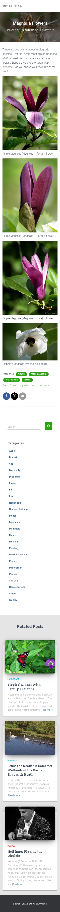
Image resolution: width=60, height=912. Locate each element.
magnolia (23, 385)
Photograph (12, 380)
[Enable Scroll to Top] (53, 905)
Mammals (14, 528)
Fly (10, 489)
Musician (14, 541)
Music (12, 535)
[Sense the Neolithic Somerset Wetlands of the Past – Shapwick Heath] (30, 737)
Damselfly (14, 470)
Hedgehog (15, 502)
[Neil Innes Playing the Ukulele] (30, 823)
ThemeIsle (41, 904)
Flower (21, 374)
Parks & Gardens (38, 374)
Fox (11, 496)
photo (33, 385)
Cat (11, 463)
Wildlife (13, 600)
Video (12, 593)
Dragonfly (14, 476)
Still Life (13, 580)
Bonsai (13, 457)
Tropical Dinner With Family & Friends (24, 687)
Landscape (15, 522)
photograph (44, 385)
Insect (12, 515)
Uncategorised (17, 587)
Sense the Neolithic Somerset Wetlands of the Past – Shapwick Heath (30, 770)
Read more (46, 709)
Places (27, 380)
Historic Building (18, 509)
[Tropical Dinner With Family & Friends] (30, 656)
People (13, 561)
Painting (13, 548)
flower (13, 385)
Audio (12, 450)
